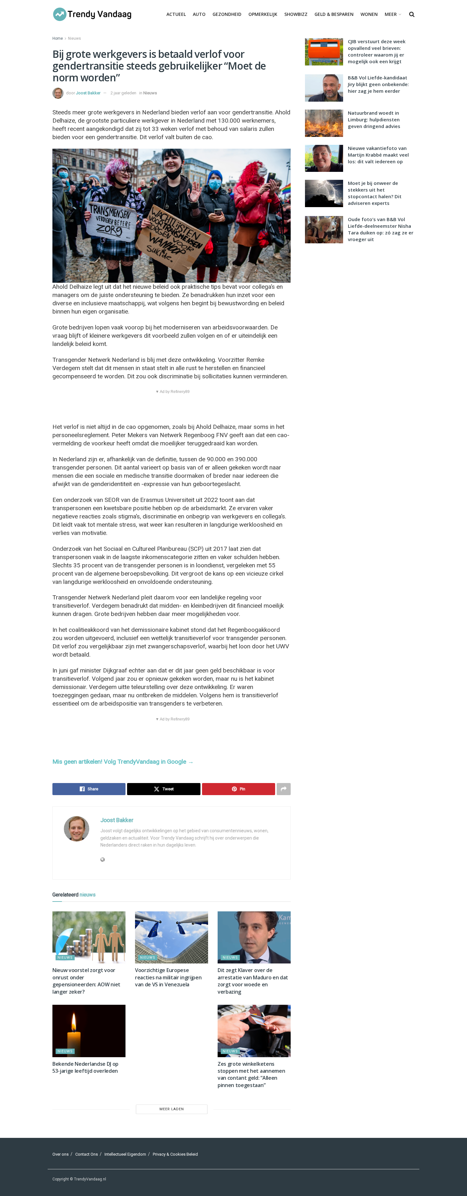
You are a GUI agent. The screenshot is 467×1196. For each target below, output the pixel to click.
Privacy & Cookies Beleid (175, 1154)
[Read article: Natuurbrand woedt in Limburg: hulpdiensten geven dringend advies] (324, 123)
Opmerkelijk (262, 14)
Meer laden (171, 1109)
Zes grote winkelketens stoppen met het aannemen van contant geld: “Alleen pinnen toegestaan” (251, 1074)
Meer (391, 14)
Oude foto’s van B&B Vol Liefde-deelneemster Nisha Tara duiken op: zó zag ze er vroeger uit (380, 229)
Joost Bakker (88, 93)
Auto (199, 14)
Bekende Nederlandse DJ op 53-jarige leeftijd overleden (85, 1067)
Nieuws (74, 38)
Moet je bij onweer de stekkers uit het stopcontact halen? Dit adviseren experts (375, 193)
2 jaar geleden (123, 93)
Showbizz (296, 14)
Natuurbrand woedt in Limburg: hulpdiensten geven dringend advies (374, 119)
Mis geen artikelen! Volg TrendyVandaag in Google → (123, 761)
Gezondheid (227, 14)
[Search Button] (412, 14)
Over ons (60, 1154)
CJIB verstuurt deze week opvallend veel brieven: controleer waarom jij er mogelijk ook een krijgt (376, 51)
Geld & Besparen (334, 14)
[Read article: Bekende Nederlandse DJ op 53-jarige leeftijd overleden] (88, 1031)
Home (57, 38)
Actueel (176, 14)
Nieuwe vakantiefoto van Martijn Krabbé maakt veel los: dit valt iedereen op (378, 155)
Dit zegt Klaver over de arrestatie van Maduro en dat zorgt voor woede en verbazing (253, 981)
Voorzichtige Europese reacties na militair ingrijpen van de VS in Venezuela (168, 977)
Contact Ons (86, 1154)
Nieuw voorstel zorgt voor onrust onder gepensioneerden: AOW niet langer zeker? (86, 981)
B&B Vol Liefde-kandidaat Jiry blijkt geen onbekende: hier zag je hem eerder (378, 84)
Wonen (369, 14)
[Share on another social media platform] (284, 789)
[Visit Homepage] (92, 14)
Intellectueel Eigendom (125, 1154)
